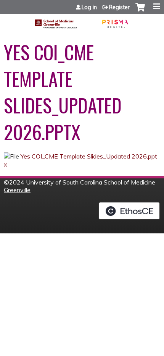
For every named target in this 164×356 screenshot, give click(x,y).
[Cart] (140, 11)
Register (119, 7)
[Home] (82, 21)
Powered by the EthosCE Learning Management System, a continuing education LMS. (129, 211)
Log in (89, 7)
